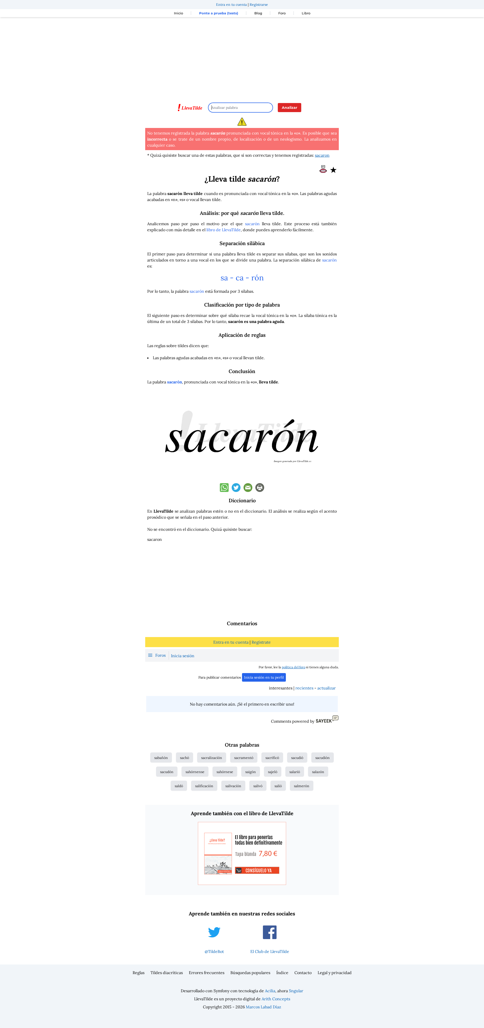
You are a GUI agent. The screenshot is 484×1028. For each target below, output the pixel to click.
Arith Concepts (276, 998)
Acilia (270, 990)
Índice (282, 972)
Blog (258, 13)
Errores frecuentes (206, 972)
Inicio (178, 13)
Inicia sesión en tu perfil (264, 677)
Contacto (303, 972)
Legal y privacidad (335, 972)
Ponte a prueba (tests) (218, 13)
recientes (304, 687)
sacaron (322, 155)
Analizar (289, 107)
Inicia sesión (182, 655)
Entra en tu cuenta (231, 4)
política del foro (293, 667)
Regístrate (261, 642)
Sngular (296, 990)
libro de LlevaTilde (223, 229)
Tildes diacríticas (166, 972)
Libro (306, 13)
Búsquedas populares (250, 972)
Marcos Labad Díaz (263, 1006)
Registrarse (259, 4)
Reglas (138, 972)
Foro (282, 13)
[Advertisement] (242, 57)
